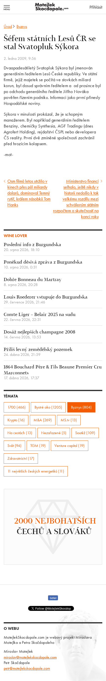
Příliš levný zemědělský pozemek (38, 352)
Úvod (8, 26)
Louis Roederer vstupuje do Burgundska (46, 299)
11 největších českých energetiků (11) (35, 471)
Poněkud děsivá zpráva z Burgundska (43, 264)
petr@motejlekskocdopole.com (27, 668)
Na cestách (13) (19, 432)
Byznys (22, 26)
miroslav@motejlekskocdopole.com (30, 657)
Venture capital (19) (69, 445)
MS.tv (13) (69, 420)
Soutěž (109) (85, 432)
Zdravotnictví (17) (20, 458)
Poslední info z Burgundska (32, 247)
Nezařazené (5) (53, 432)
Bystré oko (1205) (48, 407)
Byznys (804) (81, 407)
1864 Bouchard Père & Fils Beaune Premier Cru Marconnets (53, 372)
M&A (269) (43, 420)
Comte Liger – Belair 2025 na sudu (39, 317)
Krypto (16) (16, 420)
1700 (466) (16, 407)
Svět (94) (14, 445)
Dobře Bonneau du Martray (32, 282)
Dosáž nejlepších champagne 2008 (39, 334)
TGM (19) (38, 445)
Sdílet (53, 598)
